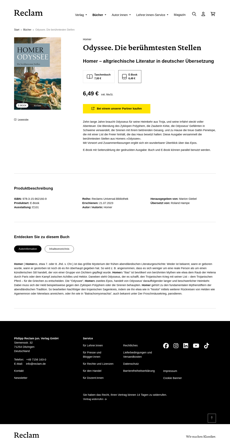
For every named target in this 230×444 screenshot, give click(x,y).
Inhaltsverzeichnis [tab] (59, 249)
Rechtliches (130, 345)
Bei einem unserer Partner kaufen (119, 108)
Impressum (170, 371)
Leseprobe (23, 119)
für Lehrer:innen (93, 345)
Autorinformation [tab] (28, 249)
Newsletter (20, 377)
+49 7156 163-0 (36, 359)
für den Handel (92, 370)
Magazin (180, 14)
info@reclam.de (36, 363)
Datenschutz (131, 363)
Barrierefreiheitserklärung (139, 370)
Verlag (79, 15)
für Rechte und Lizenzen (98, 363)
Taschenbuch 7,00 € (102, 76)
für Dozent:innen (93, 377)
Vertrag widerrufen (93, 399)
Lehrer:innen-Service (150, 15)
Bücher (97, 15)
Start (16, 29)
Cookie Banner (172, 378)
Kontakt (19, 370)
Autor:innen (120, 15)
